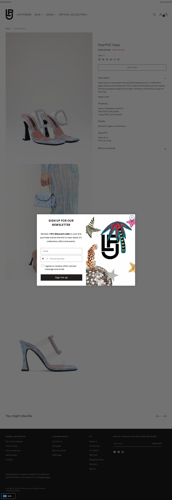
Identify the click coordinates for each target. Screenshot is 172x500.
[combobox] (44, 259)
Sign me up (61, 277)
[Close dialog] (132, 217)
